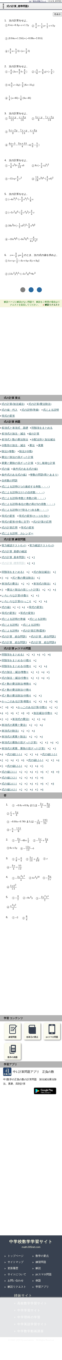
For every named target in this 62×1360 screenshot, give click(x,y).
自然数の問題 (10, 480)
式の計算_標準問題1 (13, 563)
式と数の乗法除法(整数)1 (16, 683)
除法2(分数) (26, 451)
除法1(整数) (8, 451)
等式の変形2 (9, 613)
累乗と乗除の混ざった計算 (17, 463)
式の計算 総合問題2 (43, 636)
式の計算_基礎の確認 (14, 551)
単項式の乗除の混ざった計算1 (19, 742)
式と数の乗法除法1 (23, 577)
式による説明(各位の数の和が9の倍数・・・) (28, 504)
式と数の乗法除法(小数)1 (16, 689)
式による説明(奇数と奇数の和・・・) (24, 498)
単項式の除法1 (42, 583)
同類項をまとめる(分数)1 (16, 666)
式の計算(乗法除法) (39, 404)
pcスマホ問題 (44, 1274)
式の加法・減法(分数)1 (15, 677)
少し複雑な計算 (46, 463)
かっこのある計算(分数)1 (32, 707)
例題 (38, 1280)
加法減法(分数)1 (42, 713)
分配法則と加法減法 (43, 439)
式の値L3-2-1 (9, 777)
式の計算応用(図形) (34, 630)
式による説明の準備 (13, 619)
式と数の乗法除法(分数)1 (16, 695)
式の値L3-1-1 (9, 771)
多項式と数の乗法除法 (15, 439)
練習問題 (41, 1262)
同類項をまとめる (42, 427)
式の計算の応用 (42, 521)
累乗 (40, 445)
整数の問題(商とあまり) (44, 474)
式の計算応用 (10, 527)
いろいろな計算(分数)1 (15, 595)
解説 (38, 1268)
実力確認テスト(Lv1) (14, 545)
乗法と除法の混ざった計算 (17, 457)
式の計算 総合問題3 (14, 642)
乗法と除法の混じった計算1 (23, 589)
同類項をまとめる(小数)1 (16, 660)
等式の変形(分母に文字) (16, 521)
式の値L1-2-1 (49, 754)
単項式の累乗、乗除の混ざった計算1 (23, 748)
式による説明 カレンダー (17, 533)
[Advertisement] (31, 350)
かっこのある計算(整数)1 (16, 701)
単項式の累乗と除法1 (14, 736)
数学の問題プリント (39, 1)
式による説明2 (10, 624)
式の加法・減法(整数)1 (15, 672)
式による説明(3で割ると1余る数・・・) (25, 509)
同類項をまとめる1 (13, 572)
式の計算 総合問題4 (43, 642)
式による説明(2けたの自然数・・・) (23, 492)
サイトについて (17, 1274)
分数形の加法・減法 (13, 445)
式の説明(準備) (30, 409)
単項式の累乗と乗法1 (14, 725)
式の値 (6, 468)
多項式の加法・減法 (13, 433)
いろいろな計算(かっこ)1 (16, 601)
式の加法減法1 (42, 572)
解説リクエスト (17, 1286)
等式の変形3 (27, 613)
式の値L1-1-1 (14, 754)
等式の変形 (8, 415)
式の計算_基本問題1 (13, 557)
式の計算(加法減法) (13, 404)
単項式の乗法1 (10, 583)
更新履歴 (13, 1268)
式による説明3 (31, 624)
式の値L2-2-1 (14, 766)
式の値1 (6, 607)
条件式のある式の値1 (25, 468)
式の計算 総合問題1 (14, 636)
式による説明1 (38, 619)
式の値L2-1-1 (35, 760)
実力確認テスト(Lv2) (41, 545)
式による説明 (51, 409)
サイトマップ (15, 1262)
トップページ (15, 1255)
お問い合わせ (15, 1280)
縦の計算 (34, 433)
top (30, 1)
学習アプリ (42, 1286)
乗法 (32, 445)
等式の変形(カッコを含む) (34, 516)
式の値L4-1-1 (9, 783)
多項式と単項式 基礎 (15, 427)
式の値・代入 (10, 409)
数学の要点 (42, 1255)
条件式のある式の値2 (14, 474)
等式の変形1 (36, 607)
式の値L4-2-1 (9, 789)
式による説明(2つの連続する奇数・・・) (26, 486)
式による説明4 (10, 630)
